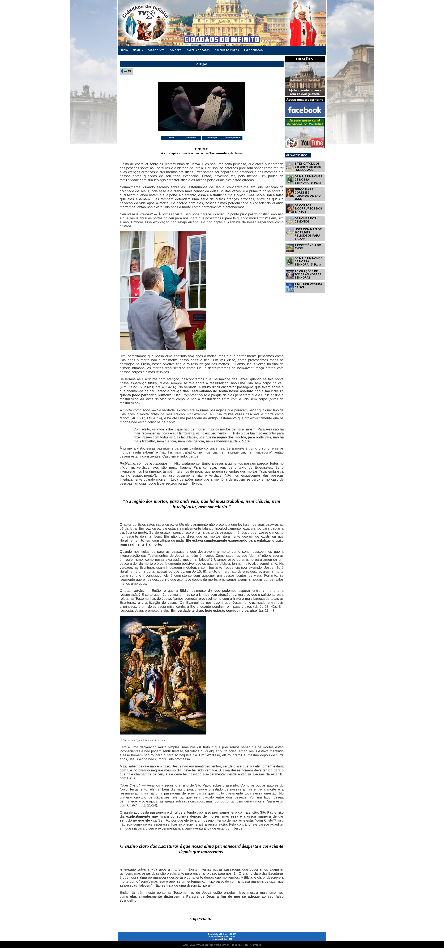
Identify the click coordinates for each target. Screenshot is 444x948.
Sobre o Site (156, 50)
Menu (136, 50)
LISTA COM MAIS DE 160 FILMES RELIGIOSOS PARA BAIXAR (308, 234)
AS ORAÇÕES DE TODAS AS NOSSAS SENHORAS (308, 274)
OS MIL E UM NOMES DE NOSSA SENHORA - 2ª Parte (308, 261)
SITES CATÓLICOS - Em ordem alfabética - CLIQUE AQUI (307, 166)
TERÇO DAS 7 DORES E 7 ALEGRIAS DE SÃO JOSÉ (307, 194)
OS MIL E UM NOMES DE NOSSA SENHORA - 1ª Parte (308, 179)
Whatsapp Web (232, 137)
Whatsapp (212, 137)
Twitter (171, 137)
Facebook (191, 137)
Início (124, 50)
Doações (175, 50)
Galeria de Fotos (198, 50)
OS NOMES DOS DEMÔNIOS (305, 220)
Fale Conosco (253, 50)
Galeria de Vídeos (227, 50)
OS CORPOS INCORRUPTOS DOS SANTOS (308, 208)
